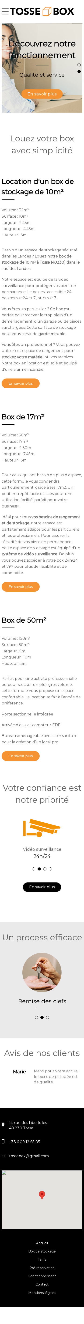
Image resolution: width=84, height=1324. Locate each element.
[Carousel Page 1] (79, 64)
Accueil (42, 1243)
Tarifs (42, 1259)
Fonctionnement (42, 1276)
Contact (42, 1284)
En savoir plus (42, 94)
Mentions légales (42, 1293)
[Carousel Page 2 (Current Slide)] (79, 71)
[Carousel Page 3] (44, 868)
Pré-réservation (42, 1268)
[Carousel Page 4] (50, 868)
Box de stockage (42, 1251)
